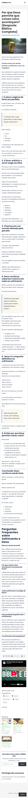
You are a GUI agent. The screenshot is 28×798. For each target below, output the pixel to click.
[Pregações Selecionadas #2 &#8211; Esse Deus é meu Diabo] (7, 721)
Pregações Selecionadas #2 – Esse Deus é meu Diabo (6, 727)
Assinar (22, 764)
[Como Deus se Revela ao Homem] (7, 739)
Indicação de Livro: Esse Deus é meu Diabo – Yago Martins (18, 727)
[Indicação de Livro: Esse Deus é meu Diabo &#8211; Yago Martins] (18, 721)
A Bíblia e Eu (6, 2)
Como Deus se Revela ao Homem (6, 743)
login (15, 777)
